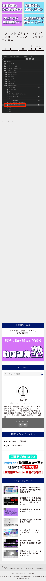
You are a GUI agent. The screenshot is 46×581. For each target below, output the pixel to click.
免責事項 (31, 573)
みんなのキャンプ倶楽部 (15, 441)
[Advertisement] (23, 220)
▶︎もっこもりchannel (13, 445)
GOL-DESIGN (23, 333)
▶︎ (4, 441)
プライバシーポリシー (18, 573)
